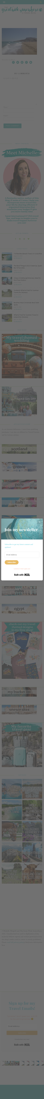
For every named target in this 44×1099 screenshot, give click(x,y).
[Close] (39, 522)
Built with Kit (22, 575)
